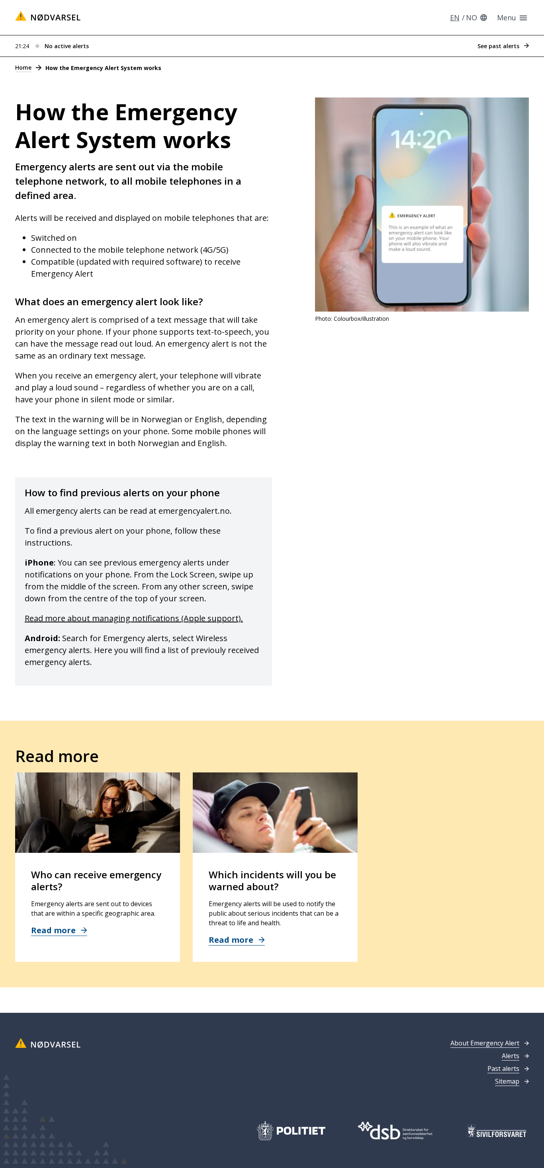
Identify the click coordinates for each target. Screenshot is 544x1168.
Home (23, 67)
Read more (54, 930)
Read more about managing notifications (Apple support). (134, 618)
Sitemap (507, 1081)
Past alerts (503, 1068)
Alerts (510, 1055)
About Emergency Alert (484, 1043)
